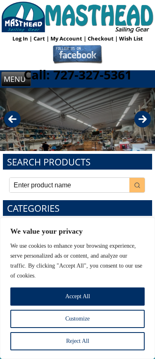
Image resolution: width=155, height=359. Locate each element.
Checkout (101, 38)
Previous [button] (12, 119)
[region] (77, 288)
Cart (39, 38)
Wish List (131, 38)
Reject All (77, 341)
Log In (20, 38)
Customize (77, 319)
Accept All (77, 296)
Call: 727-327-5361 (78, 74)
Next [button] (142, 119)
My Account (66, 38)
